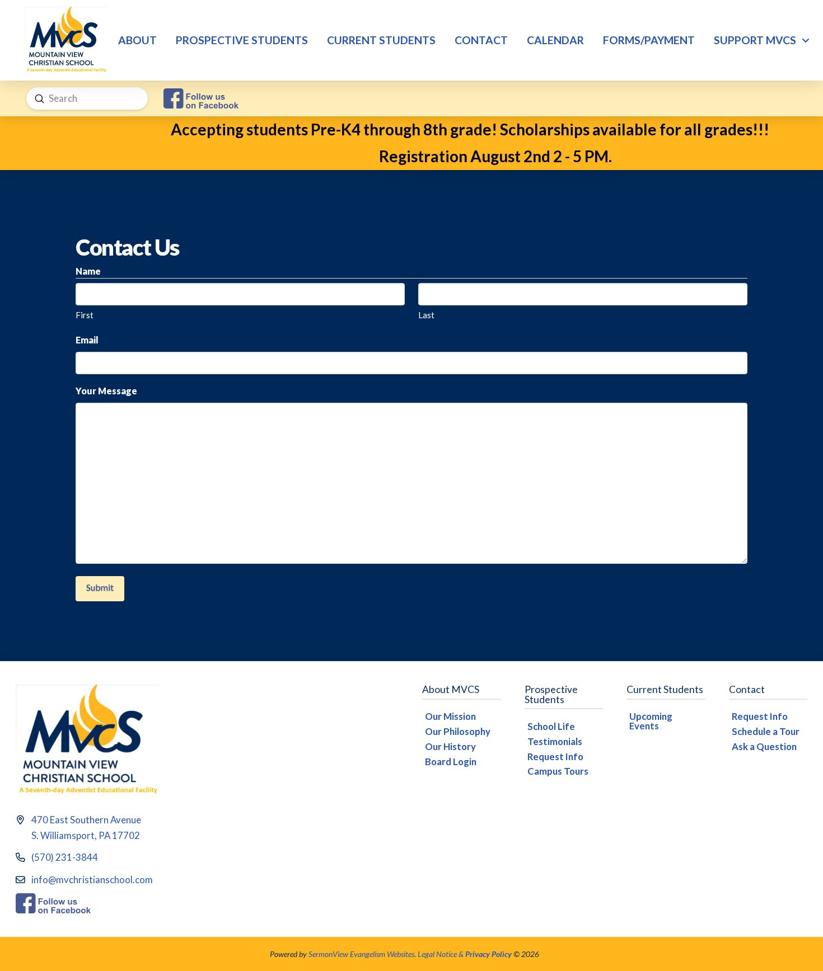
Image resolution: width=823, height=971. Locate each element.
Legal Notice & (465, 954)
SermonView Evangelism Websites (361, 954)
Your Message (106, 390)
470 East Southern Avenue (86, 820)
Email (87, 339)
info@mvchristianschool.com (92, 879)
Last (426, 315)
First (84, 315)
